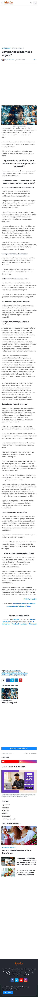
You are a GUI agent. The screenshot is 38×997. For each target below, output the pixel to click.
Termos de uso (5, 816)
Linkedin (24, 624)
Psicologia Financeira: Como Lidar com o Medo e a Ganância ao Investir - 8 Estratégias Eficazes (26, 861)
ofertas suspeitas (7, 675)
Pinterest (32, 624)
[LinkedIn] (16, 680)
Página (16, 619)
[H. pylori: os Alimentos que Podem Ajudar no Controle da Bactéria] (8, 872)
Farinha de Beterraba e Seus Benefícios (16, 851)
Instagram (6, 624)
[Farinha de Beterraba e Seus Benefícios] (19, 835)
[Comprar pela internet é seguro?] (9, 693)
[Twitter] (12, 680)
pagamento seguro (20, 675)
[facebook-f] (12, 980)
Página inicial (5, 48)
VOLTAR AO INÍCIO (30, 599)
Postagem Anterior (8, 753)
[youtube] (10, 761)
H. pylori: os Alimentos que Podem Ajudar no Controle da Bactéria (26, 872)
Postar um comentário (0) (19, 748)
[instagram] (28, 761)
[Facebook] (8, 680)
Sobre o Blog (5, 810)
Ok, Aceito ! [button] (7, 992)
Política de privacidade (8, 819)
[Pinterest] (20, 680)
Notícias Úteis (22, 673)
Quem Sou (4, 813)
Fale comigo (5, 807)
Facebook (15, 624)
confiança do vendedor (9, 673)
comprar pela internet (17, 48)
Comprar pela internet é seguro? (9, 702)
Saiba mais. (14, 989)
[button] (2, 2)
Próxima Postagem (30, 753)
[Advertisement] (19, 26)
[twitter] (17, 980)
